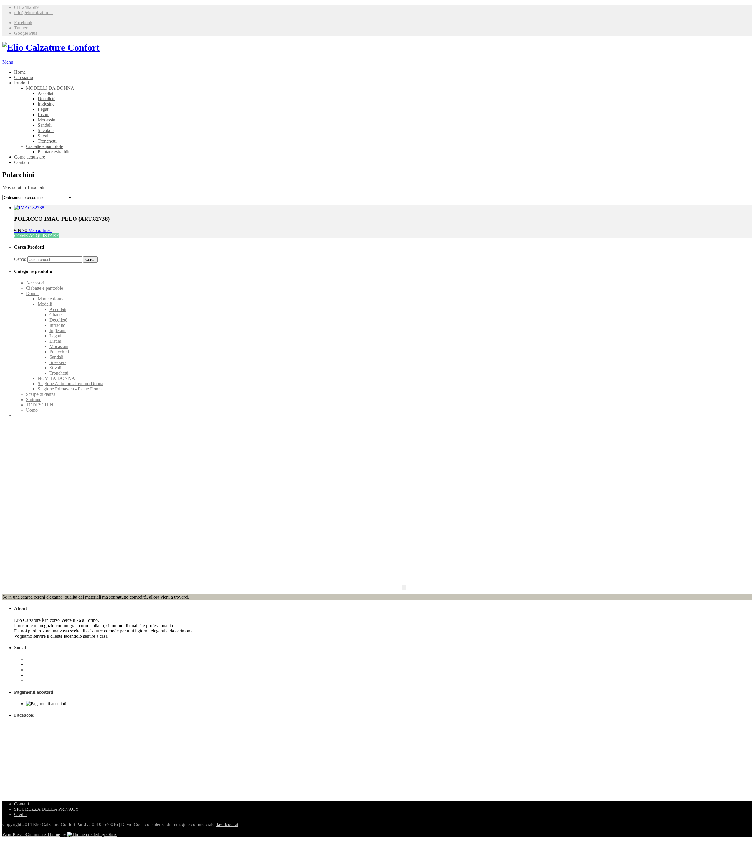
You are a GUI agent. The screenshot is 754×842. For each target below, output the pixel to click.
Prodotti (21, 82)
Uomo (32, 410)
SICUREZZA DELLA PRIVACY (46, 809)
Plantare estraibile (54, 151)
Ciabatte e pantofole (44, 146)
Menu (7, 62)
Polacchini (59, 351)
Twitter (20, 27)
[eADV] (404, 587)
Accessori (35, 282)
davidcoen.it (227, 824)
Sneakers (46, 130)
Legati (43, 109)
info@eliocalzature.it (33, 12)
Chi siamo (23, 77)
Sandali (45, 125)
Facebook (23, 22)
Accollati (46, 93)
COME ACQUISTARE (36, 235)
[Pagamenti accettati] (46, 703)
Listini (43, 114)
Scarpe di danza (40, 394)
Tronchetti (47, 141)
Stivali (43, 135)
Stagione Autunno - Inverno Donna (70, 383)
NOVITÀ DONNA (56, 378)
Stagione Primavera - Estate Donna (70, 388)
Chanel (56, 314)
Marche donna (51, 298)
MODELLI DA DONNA (50, 87)
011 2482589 (26, 7)
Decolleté (46, 98)
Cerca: (20, 259)
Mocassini (47, 119)
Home (20, 72)
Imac (47, 230)
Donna (32, 293)
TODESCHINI (40, 404)
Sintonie (33, 399)
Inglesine (46, 103)
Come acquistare (29, 156)
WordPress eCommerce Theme (31, 834)
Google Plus (25, 33)
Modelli (45, 304)
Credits (20, 814)
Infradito (57, 325)
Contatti (21, 162)
